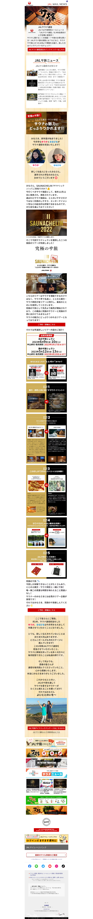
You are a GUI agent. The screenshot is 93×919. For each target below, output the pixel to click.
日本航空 (46, 905)
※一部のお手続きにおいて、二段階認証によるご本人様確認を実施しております (46, 859)
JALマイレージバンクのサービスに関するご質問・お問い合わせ (47, 877)
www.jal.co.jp (46, 909)
